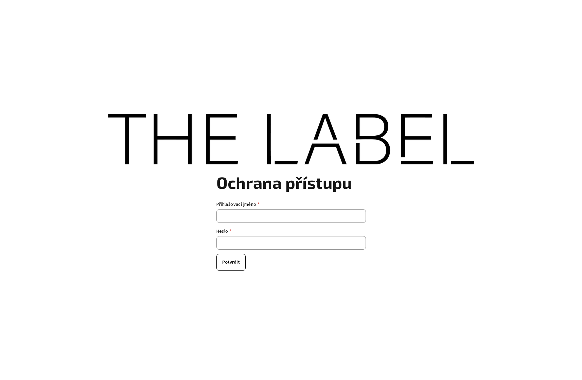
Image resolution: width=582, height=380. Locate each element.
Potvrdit (231, 262)
